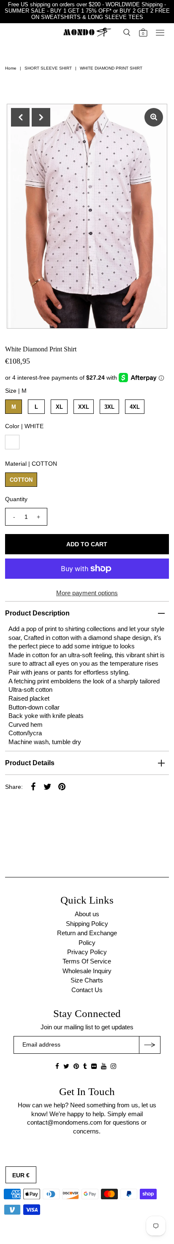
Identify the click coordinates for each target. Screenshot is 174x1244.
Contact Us (87, 989)
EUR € (21, 1175)
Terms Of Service (87, 961)
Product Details (29, 762)
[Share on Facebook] (33, 786)
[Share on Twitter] (47, 786)
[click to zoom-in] (153, 117)
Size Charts (87, 980)
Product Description (37, 613)
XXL (83, 407)
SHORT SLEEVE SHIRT (48, 68)
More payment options (87, 592)
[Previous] (20, 117)
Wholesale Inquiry (87, 970)
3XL (109, 407)
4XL (135, 407)
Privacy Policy (87, 951)
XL (59, 407)
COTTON (21, 480)
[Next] (41, 117)
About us (87, 913)
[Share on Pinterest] (61, 786)
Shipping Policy (87, 923)
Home (10, 68)
